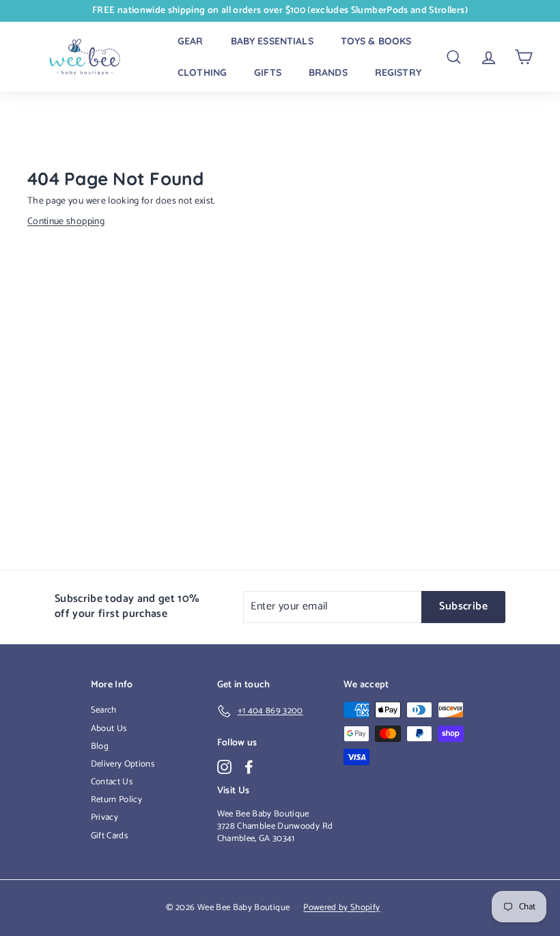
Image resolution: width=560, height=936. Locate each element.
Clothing (202, 72)
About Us (109, 728)
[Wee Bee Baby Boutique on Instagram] (224, 767)
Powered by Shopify (341, 907)
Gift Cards (109, 836)
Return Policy (117, 800)
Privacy (104, 817)
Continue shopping (65, 222)
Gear (191, 41)
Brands (328, 72)
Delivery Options (123, 764)
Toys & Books (376, 41)
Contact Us (112, 782)
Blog (100, 746)
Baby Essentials (272, 41)
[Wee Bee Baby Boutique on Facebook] (249, 767)
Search (104, 710)
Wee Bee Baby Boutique (263, 814)
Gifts (267, 72)
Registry (398, 72)
